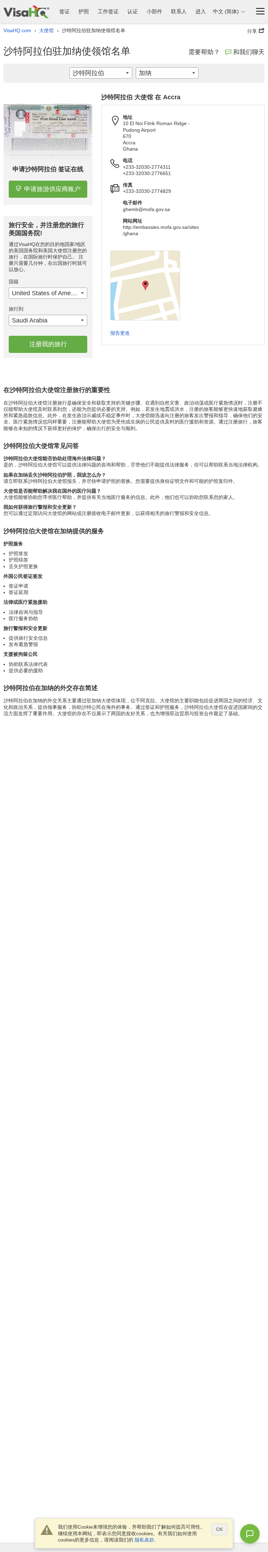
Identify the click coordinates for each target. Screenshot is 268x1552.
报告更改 (120, 333)
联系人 (179, 11)
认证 (132, 11)
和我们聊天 (249, 52)
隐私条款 (144, 1540)
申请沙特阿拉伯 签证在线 (48, 169)
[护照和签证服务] (26, 11)
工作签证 (108, 11)
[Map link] (145, 285)
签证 (64, 11)
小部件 (154, 11)
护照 (84, 11)
